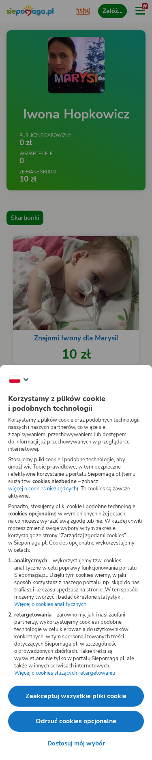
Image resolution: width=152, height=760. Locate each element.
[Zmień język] (18, 379)
